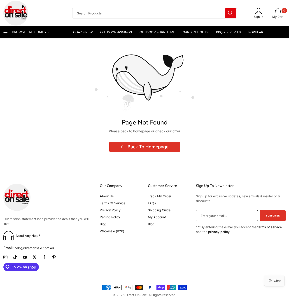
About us (107, 196)
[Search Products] (230, 13)
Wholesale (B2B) (112, 231)
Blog (103, 224)
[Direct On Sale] (33, 13)
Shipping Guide (159, 210)
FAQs (152, 203)
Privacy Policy (110, 210)
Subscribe (273, 215)
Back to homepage (148, 147)
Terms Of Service (112, 203)
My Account (157, 217)
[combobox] (154, 13)
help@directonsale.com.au (28, 248)
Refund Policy (110, 217)
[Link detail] (5, 257)
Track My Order (159, 196)
